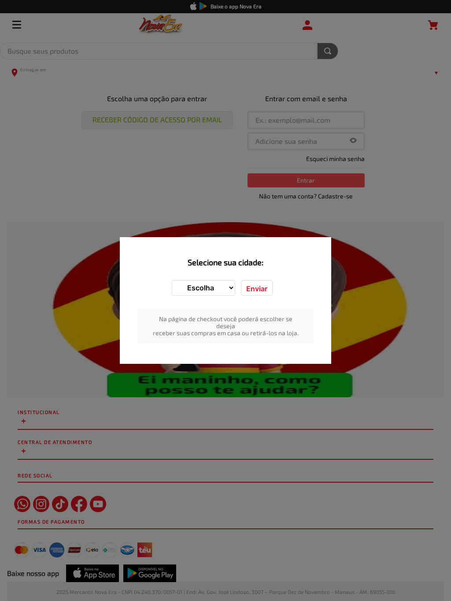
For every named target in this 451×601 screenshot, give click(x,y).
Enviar (256, 288)
